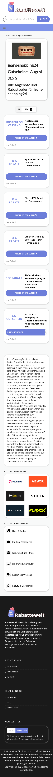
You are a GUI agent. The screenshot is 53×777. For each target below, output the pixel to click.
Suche (43, 19)
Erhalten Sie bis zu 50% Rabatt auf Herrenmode (34, 239)
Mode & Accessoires (22, 542)
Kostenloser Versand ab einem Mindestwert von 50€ (34, 125)
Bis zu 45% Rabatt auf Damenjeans (34, 199)
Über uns (12, 697)
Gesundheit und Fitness (23, 552)
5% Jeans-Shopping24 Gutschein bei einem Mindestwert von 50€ (36, 320)
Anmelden (22, 731)
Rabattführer (13, 707)
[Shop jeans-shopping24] (26, 51)
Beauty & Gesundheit (22, 585)
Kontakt (11, 677)
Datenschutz (13, 672)
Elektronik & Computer (23, 563)
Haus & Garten (19, 531)
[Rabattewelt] (26, 8)
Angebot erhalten (25, 138)
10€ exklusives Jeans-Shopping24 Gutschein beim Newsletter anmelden (35, 281)
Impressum (12, 666)
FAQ (9, 702)
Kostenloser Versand (22, 574)
